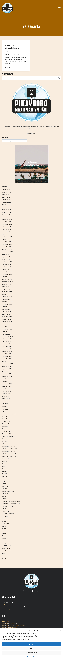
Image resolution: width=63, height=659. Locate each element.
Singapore (5, 523)
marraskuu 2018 (7, 207)
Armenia (5, 416)
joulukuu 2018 (7, 204)
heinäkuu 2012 (7, 346)
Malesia (4, 489)
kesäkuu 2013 (6, 319)
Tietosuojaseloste (31, 657)
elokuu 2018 (6, 214)
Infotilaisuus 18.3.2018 (9, 449)
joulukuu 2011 (7, 361)
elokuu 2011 (6, 371)
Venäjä (4, 553)
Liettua (4, 484)
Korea (4, 469)
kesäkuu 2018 (6, 217)
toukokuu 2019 (7, 199)
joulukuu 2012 (7, 334)
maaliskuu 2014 (7, 302)
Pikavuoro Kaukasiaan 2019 (11, 503)
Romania (5, 516)
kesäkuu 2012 (6, 349)
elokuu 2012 (6, 344)
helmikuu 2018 (7, 224)
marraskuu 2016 (7, 252)
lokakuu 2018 (6, 209)
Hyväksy (31, 644)
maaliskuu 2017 (7, 242)
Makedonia (5, 486)
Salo (3, 518)
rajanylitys (5, 511)
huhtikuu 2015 (7, 269)
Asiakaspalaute (6, 621)
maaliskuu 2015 (7, 272)
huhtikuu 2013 (7, 324)
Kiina (3, 466)
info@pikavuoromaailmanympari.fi (11, 604)
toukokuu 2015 (7, 267)
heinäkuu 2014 (7, 292)
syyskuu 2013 (6, 311)
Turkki (4, 538)
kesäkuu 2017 (6, 234)
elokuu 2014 (6, 289)
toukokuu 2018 (7, 219)
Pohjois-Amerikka (7, 506)
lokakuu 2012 (6, 339)
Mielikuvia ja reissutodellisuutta (12, 47)
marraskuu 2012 (7, 336)
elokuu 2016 (6, 259)
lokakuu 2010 (6, 394)
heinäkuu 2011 (7, 374)
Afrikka (7, 43)
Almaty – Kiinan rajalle (9, 414)
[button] (60, 630)
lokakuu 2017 (6, 227)
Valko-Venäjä (6, 548)
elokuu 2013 (6, 314)
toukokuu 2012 (7, 351)
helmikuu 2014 (7, 304)
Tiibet (4, 533)
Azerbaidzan (6, 421)
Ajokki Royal (6, 409)
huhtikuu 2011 (7, 379)
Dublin (4, 429)
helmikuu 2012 (7, 356)
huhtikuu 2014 (7, 299)
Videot (4, 558)
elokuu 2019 (6, 197)
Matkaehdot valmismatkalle (9, 627)
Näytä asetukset (31, 653)
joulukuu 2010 (7, 389)
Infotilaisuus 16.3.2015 (9, 446)
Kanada (4, 461)
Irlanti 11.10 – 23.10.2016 (10, 456)
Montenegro (6, 496)
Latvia (4, 481)
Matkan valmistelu (8, 491)
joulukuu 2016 (7, 249)
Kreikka (4, 474)
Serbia (4, 521)
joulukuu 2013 (7, 309)
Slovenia (4, 528)
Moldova (5, 494)
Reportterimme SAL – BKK (10, 513)
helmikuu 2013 (7, 329)
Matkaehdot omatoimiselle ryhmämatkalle (14, 625)
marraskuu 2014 (7, 282)
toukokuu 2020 (7, 189)
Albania (4, 411)
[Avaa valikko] (60, 8)
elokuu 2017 (6, 232)
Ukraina (4, 541)
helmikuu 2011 (7, 384)
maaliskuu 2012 (7, 354)
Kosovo (4, 471)
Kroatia (4, 476)
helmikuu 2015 (7, 274)
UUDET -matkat (7, 546)
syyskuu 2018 (6, 212)
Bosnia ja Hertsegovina (9, 424)
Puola (4, 509)
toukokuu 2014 (7, 297)
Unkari (4, 543)
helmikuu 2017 (7, 244)
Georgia (4, 439)
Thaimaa (5, 531)
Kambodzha (6, 459)
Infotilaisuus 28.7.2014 (9, 451)
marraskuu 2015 (7, 264)
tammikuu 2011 (7, 386)
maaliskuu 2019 (7, 202)
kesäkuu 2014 (6, 294)
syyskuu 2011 (6, 369)
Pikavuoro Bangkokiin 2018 (11, 501)
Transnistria (6, 536)
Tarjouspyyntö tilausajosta (9, 623)
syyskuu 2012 (6, 341)
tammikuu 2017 (7, 247)
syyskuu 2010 (6, 396)
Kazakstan (5, 464)
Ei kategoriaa (6, 431)
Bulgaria (5, 426)
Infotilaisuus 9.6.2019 (9, 454)
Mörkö (4, 499)
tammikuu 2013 (7, 331)
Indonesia (5, 441)
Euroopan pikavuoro (8, 436)
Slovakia (4, 526)
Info (3, 444)
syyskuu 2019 (6, 195)
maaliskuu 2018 (7, 222)
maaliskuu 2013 (7, 326)
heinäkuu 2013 (7, 316)
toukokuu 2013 (7, 321)
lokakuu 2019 (6, 192)
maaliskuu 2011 (7, 381)
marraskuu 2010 (7, 391)
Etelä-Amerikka (7, 434)
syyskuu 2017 (6, 229)
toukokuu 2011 (7, 376)
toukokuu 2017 (7, 237)
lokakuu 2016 (6, 254)
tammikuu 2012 (7, 359)
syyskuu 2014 (6, 287)
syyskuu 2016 (6, 257)
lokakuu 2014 (6, 284)
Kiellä (31, 648)
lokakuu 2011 (6, 366)
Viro (3, 561)
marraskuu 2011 (7, 364)
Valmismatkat (6, 551)
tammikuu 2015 (7, 277)
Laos (3, 479)
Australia (5, 419)
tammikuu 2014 (7, 306)
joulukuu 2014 (7, 279)
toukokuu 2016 (7, 262)
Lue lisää (8, 67)
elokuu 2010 (6, 399)
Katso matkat (31, 133)
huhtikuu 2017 (7, 239)
